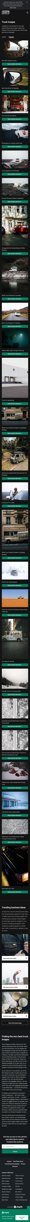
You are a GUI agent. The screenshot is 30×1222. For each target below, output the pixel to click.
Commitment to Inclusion (12, 1164)
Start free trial (22, 1217)
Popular (11, 37)
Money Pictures (19, 1183)
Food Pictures (18, 1181)
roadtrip (12, 1099)
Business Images (6, 1175)
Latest (4, 37)
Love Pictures (5, 1194)
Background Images (7, 1189)
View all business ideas (15, 1023)
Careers (9, 1161)
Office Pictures (5, 1183)
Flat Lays (17, 1186)
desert (11, 1101)
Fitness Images (19, 1197)
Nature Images (5, 1181)
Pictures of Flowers (20, 1194)
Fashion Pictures (19, 1175)
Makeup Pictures (6, 1178)
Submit (15, 1151)
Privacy (23, 1164)
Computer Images (6, 1186)
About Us (15, 1166)
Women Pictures (6, 1192)
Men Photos (18, 1192)
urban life (17, 1085)
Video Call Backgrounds (21, 1200)
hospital (13, 1081)
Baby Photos (5, 1200)
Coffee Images (19, 1178)
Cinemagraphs (19, 1189)
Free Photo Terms (18, 1161)
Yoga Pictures (5, 1197)
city (4, 1087)
